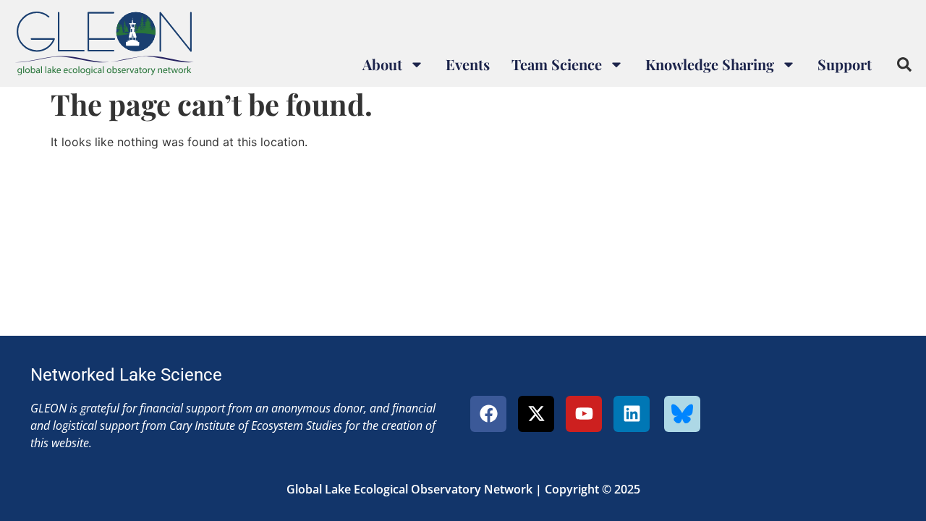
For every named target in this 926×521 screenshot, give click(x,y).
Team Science (556, 64)
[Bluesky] (682, 414)
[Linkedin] (631, 414)
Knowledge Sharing (709, 64)
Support (844, 64)
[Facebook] (488, 414)
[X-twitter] (536, 414)
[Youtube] (584, 414)
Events (468, 64)
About (382, 64)
